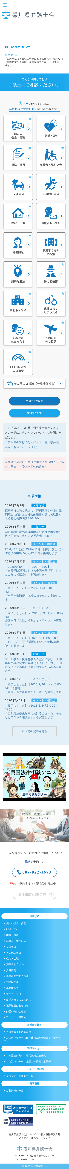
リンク (46, 1137)
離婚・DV (11, 929)
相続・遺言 (12, 934)
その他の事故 (13, 952)
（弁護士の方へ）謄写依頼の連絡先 (26, 1055)
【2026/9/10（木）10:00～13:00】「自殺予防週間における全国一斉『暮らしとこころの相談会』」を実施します (33, 570)
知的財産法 (12, 982)
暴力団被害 (12, 987)
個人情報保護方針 (50, 1134)
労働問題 (11, 970)
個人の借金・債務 (16, 923)
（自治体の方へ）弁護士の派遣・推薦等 (28, 1061)
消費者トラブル (15, 964)
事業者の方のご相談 (17, 976)
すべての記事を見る (34, 731)
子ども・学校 (13, 993)
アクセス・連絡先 (16, 1017)
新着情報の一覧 (15, 1090)
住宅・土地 (12, 958)
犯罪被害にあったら (17, 1005)
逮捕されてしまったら (18, 999)
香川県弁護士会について (22, 1134)
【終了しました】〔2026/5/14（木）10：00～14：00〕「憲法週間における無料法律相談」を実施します (33, 641)
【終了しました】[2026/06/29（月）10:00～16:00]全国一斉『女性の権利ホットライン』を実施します (34, 618)
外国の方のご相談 (16, 1011)
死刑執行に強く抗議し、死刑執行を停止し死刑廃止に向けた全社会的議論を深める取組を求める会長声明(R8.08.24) (33, 514)
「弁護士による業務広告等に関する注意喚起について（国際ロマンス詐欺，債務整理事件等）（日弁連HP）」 (34, 62)
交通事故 (11, 946)
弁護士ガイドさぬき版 (18, 1031)
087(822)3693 (28, 1159)
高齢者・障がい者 (16, 940)
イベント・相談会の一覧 (19, 1075)
